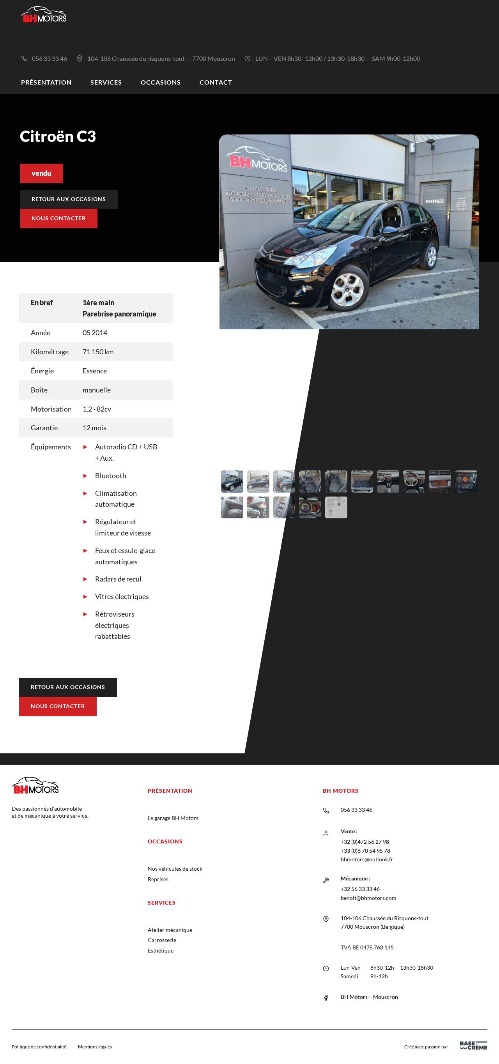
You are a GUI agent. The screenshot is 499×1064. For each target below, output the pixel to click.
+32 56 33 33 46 (360, 888)
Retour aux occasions (69, 199)
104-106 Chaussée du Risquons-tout (384, 918)
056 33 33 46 (49, 58)
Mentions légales (95, 1047)
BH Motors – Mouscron (369, 996)
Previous (207, 329)
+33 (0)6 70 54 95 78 (365, 850)
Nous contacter (59, 218)
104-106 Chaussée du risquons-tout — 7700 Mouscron (161, 58)
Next (491, 329)
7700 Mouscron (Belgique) (373, 926)
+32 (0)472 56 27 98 (365, 841)
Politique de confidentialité (39, 1047)
